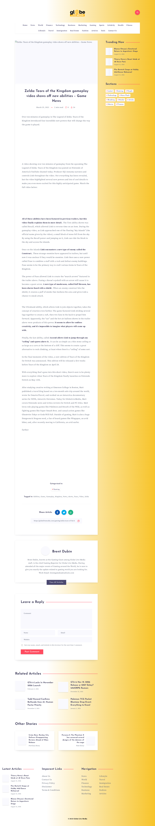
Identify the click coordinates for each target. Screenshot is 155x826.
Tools (103, 31)
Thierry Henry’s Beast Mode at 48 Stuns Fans (20, 777)
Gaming (93, 25)
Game (43, 497)
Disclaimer (47, 786)
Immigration (62, 31)
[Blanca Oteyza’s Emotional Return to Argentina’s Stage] (109, 51)
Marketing (82, 25)
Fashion (85, 31)
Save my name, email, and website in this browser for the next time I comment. (53, 645)
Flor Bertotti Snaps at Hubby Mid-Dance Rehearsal (20, 788)
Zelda (87, 497)
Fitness (129, 25)
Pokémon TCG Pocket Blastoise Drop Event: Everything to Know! (81, 702)
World (40, 25)
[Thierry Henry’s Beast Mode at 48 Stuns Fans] (109, 62)
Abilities (36, 497)
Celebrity (111, 25)
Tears (76, 497)
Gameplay (50, 497)
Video (81, 497)
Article (131, 100)
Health (120, 25)
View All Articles (56, 582)
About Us (46, 776)
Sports (101, 25)
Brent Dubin (62, 551)
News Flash (125, 95)
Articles (94, 31)
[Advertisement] (56, 145)
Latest (110, 91)
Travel (51, 31)
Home (25, 25)
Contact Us (112, 31)
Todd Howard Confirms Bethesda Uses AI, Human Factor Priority (40, 702)
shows (70, 497)
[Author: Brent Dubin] (45, 550)
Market (121, 100)
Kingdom (58, 497)
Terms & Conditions (51, 790)
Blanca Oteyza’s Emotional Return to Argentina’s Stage (126, 50)
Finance (49, 25)
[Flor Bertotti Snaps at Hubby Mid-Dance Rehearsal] (109, 72)
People (130, 91)
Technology (60, 25)
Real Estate (74, 31)
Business (71, 25)
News (33, 25)
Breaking (111, 100)
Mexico (110, 104)
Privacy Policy (48, 783)
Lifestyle (41, 31)
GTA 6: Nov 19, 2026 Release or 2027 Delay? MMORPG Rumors (82, 685)
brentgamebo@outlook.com (62, 573)
